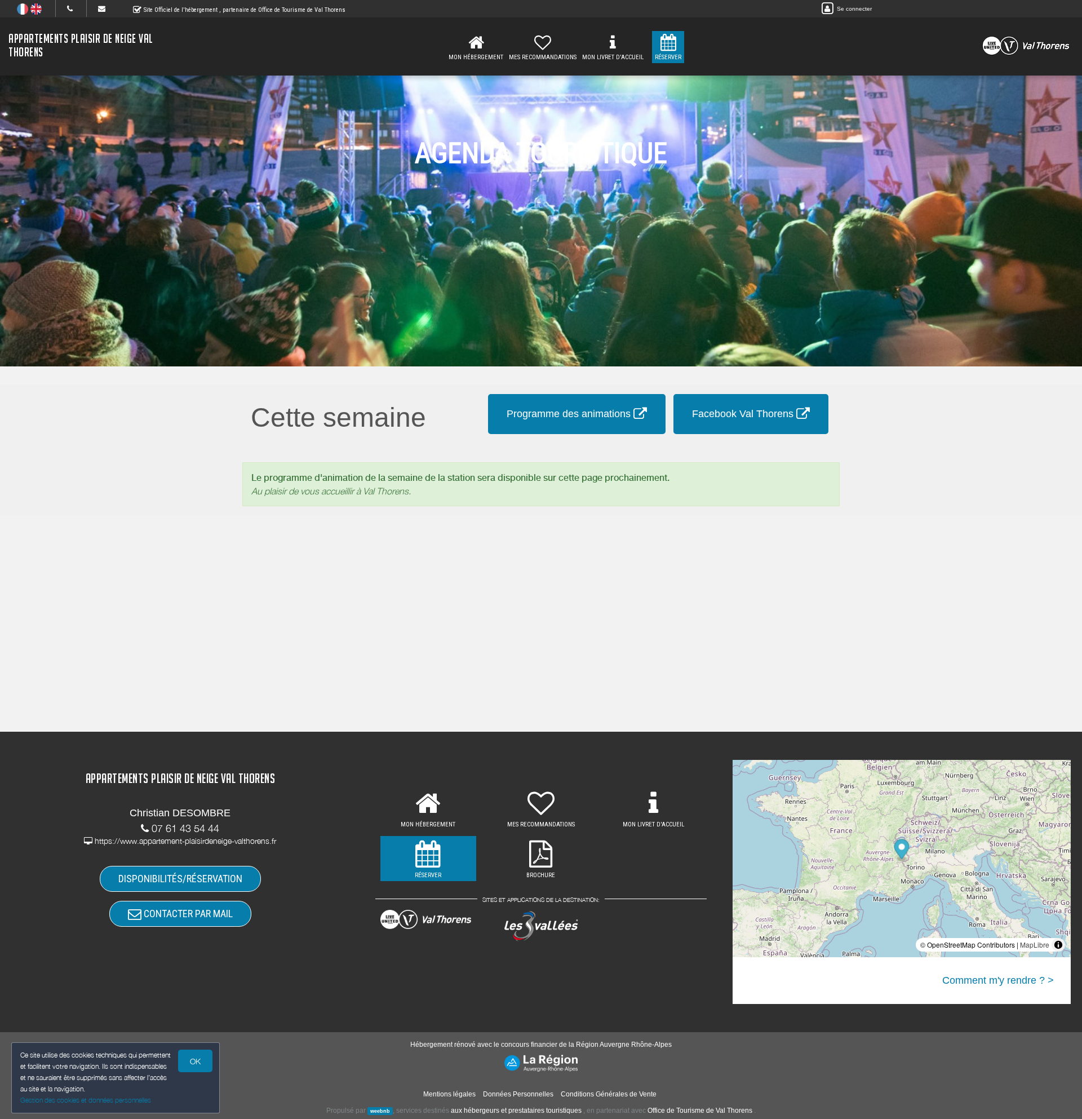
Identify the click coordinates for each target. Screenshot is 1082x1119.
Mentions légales (449, 1094)
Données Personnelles (518, 1094)
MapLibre (1034, 944)
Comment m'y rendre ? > (998, 980)
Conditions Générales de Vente (609, 1094)
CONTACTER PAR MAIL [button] (187, 913)
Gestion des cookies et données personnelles (85, 1100)
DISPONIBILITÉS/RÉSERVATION (180, 878)
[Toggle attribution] (1058, 945)
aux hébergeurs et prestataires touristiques (516, 1110)
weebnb (380, 1111)
